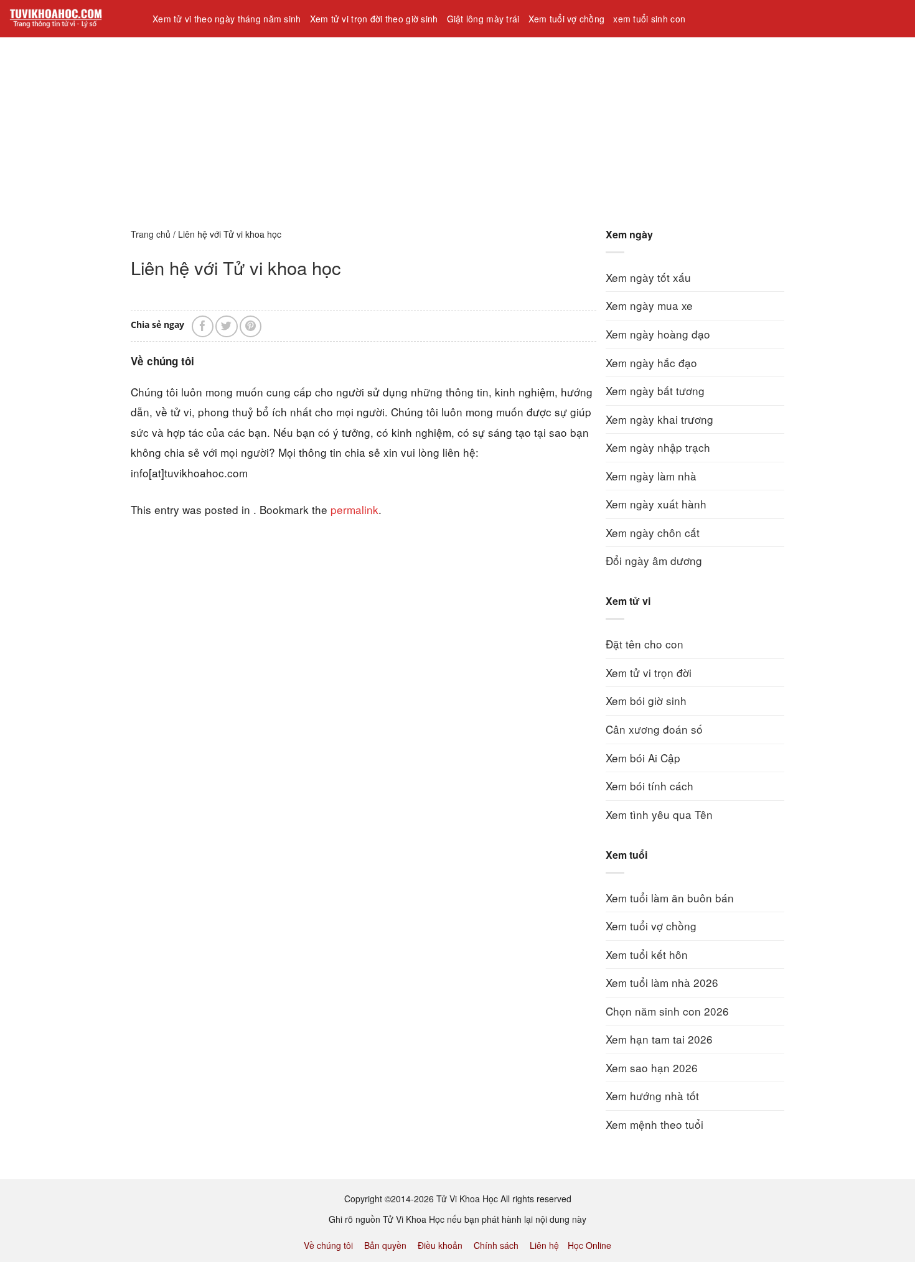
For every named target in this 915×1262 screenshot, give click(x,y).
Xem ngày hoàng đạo (658, 334)
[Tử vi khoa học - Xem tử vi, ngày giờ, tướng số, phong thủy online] (71, 18)
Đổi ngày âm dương (654, 560)
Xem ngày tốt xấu (648, 277)
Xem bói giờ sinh (646, 700)
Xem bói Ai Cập (643, 757)
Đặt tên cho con (644, 644)
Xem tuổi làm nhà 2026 (662, 982)
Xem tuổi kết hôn (647, 954)
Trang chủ (151, 234)
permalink (354, 509)
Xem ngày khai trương (659, 419)
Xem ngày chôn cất (653, 532)
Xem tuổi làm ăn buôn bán (670, 897)
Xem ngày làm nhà (651, 476)
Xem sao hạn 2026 (652, 1067)
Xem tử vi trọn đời (649, 672)
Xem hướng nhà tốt (652, 1095)
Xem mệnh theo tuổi (654, 1124)
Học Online (589, 1245)
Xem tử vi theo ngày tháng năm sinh (226, 18)
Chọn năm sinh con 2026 (667, 1011)
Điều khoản (440, 1245)
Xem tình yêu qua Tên (659, 814)
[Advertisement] (373, 124)
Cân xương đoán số (654, 729)
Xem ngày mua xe (649, 305)
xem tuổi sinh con (649, 18)
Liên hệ (544, 1245)
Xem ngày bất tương (655, 390)
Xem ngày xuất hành (656, 504)
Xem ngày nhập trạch (658, 447)
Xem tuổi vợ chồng (566, 18)
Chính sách (496, 1245)
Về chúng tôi (328, 1245)
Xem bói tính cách (649, 785)
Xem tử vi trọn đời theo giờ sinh (374, 18)
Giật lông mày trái (483, 18)
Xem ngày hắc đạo (651, 362)
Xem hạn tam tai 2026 (659, 1039)
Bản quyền (385, 1245)
